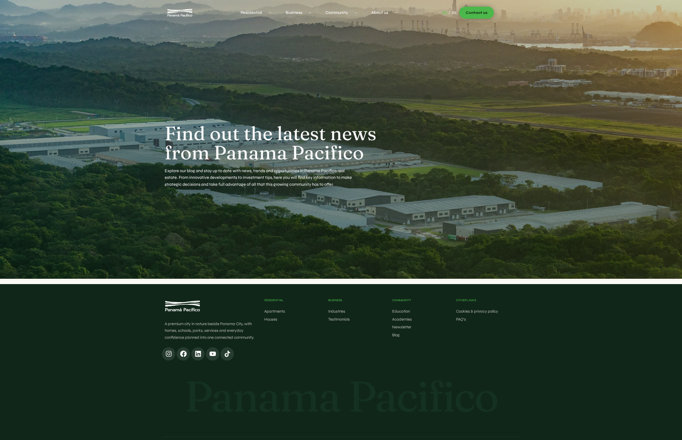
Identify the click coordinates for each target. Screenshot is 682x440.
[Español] (454, 13)
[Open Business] (310, 13)
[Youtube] (212, 354)
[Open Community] (356, 13)
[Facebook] (183, 354)
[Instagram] (168, 354)
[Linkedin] (198, 354)
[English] (444, 13)
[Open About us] (396, 13)
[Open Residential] (270, 13)
